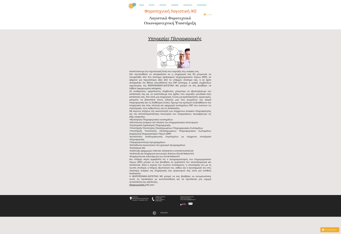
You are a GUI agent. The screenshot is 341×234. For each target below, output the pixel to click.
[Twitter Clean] (183, 204)
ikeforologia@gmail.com (190, 199)
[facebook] (181, 204)
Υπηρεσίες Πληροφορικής (175, 39)
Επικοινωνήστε (137, 184)
